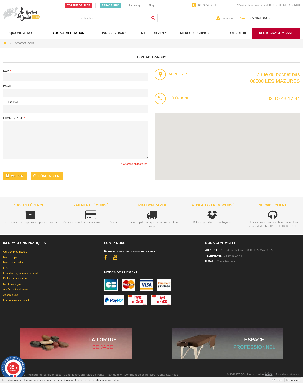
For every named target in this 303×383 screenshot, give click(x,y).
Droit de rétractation (15, 278)
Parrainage (134, 5)
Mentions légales (13, 284)
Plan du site (114, 374)
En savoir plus (292, 380)
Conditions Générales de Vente (84, 374)
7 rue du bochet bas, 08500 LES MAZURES (247, 250)
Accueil (5, 43)
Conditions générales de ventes (22, 273)
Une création (256, 374)
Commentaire (13, 118)
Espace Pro (110, 5)
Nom (6, 70)
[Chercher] (153, 18)
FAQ (5, 267)
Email (7, 86)
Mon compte (10, 257)
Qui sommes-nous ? (15, 251)
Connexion (228, 17)
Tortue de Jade (78, 5)
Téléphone (11, 102)
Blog (151, 5)
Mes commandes (13, 262)
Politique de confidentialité (44, 374)
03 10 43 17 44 (206, 4)
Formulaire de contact (16, 300)
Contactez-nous (226, 261)
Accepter (278, 380)
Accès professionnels (16, 289)
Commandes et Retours (139, 374)
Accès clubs (10, 294)
